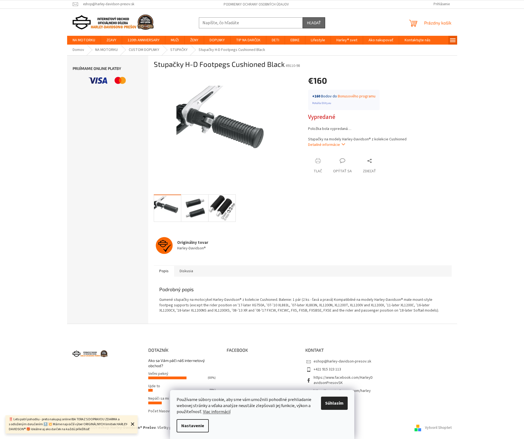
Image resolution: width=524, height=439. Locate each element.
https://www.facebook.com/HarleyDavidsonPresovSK (343, 380)
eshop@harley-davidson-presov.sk (342, 361)
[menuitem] (84, 40)
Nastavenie (192, 426)
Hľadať (314, 22)
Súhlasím (334, 403)
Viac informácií (217, 412)
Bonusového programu (356, 96)
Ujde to (154, 386)
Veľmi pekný (158, 374)
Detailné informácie (324, 145)
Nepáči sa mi (158, 398)
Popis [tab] (164, 271)
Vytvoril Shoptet (438, 427)
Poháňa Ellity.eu (321, 103)
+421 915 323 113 (327, 369)
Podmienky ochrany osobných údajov (256, 4)
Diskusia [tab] (186, 271)
